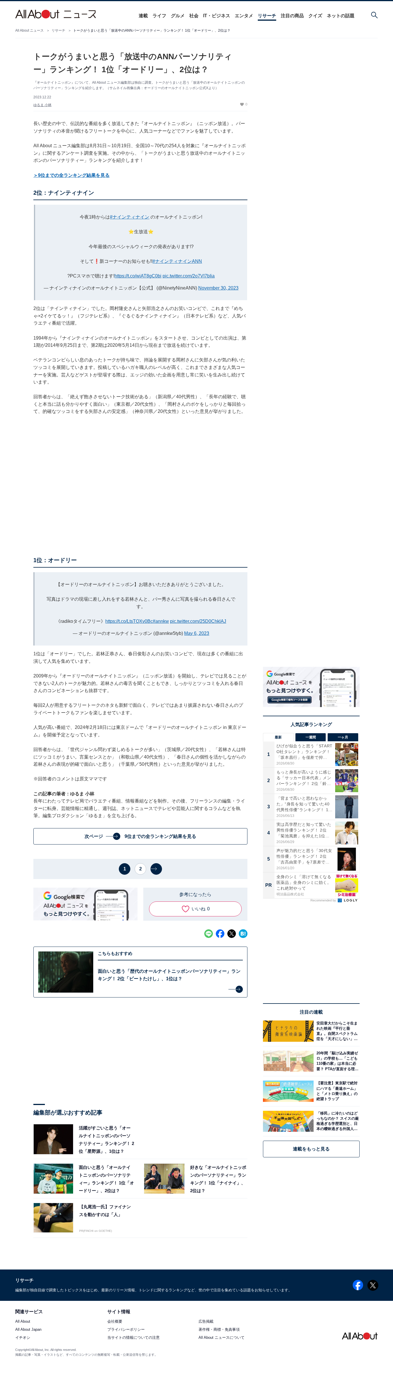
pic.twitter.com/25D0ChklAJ (198, 621)
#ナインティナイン (129, 217)
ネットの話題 (340, 15)
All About (22, 1322)
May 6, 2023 (196, 633)
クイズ (315, 15)
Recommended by (323, 900)
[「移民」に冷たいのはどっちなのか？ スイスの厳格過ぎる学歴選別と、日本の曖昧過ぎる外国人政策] (337, 1121)
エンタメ (244, 15)
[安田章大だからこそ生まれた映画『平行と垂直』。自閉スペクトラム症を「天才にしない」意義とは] (337, 1030)
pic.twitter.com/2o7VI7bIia (189, 275)
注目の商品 (292, 15)
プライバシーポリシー (126, 1330)
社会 (194, 15)
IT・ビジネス (216, 15)
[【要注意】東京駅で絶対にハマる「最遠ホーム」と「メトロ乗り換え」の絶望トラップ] (337, 1091)
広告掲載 (206, 1322)
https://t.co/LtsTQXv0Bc (129, 621)
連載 (143, 15)
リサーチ (267, 15)
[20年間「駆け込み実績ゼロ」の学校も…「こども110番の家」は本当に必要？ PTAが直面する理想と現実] (337, 1061)
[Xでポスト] (231, 933)
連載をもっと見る (311, 1148)
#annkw (161, 621)
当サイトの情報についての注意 (133, 1338)
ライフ (159, 15)
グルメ (178, 15)
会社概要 (114, 1322)
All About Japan (28, 1330)
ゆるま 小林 (42, 105)
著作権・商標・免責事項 (219, 1330)
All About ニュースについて (222, 1338)
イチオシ (22, 1338)
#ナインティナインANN (177, 261)
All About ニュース (29, 30)
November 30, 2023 (218, 288)
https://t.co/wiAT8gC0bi (138, 275)
